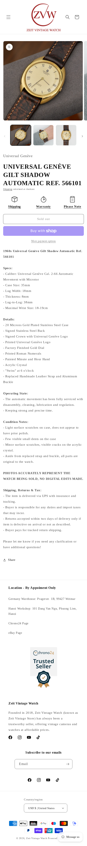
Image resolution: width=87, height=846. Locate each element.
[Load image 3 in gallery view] (66, 135)
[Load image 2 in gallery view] (43, 135)
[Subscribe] (67, 764)
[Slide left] (4, 136)
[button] (8, 17)
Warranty (43, 206)
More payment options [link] (43, 241)
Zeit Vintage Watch (36, 838)
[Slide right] (82, 136)
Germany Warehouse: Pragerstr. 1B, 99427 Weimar (42, 598)
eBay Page (15, 632)
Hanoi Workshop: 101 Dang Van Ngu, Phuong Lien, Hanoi (42, 611)
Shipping (7, 189)
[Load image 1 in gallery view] (20, 135)
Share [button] (11, 559)
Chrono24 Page (18, 623)
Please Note (72, 206)
